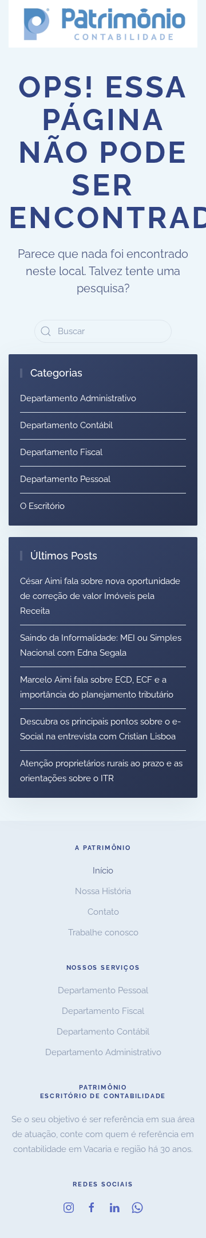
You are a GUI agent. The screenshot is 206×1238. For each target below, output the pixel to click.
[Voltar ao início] (103, 24)
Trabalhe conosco (103, 932)
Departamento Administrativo (78, 398)
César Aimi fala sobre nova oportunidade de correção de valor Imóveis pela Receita (100, 596)
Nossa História (103, 891)
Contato (103, 912)
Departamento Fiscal (61, 452)
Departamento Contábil (66, 425)
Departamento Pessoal (65, 479)
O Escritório (42, 506)
